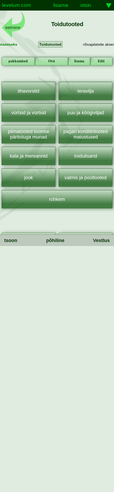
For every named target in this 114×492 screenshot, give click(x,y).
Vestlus (101, 240)
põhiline (55, 240)
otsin (85, 5)
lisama (60, 5)
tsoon (10, 240)
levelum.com (16, 5)
